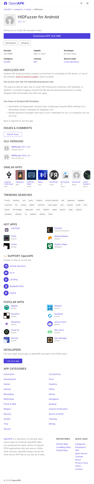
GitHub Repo (62, 444)
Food (51, 379)
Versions (25, 43)
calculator (8, 214)
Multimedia (9, 399)
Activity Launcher (51, 200)
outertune (8, 205)
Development (10, 379)
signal (54, 210)
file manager (17, 210)
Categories (18, 9)
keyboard (71, 200)
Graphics (53, 384)
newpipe (81, 200)
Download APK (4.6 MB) (47, 35)
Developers (80, 447)
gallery (32, 205)
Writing (52, 424)
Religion (7, 409)
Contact (79, 469)
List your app (13, 361)
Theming (53, 419)
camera (23, 205)
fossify (7, 200)
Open (16, 3)
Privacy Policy (81, 463)
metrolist (41, 205)
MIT (35, 62)
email (50, 214)
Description (11, 43)
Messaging (9, 394)
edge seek (29, 210)
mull (85, 205)
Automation (9, 374)
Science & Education (58, 409)
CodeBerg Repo (63, 447)
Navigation (54, 399)
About (78, 459)
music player (52, 205)
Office (51, 389)
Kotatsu (39, 200)
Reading (52, 404)
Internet (7, 389)
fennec (7, 210)
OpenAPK (7, 9)
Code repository (71, 62)
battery (42, 214)
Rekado (46, 210)
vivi (16, 205)
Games (7, 384)
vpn (24, 200)
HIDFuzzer (27, 17)
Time (6, 424)
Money (52, 394)
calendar (18, 214)
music (31, 200)
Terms (78, 466)
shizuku (79, 210)
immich (62, 210)
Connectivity (55, 374)
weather (33, 214)
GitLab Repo (62, 450)
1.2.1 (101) (8, 53)
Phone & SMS (10, 404)
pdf (63, 200)
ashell (78, 205)
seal (61, 205)
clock (38, 210)
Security (7, 414)
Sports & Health (56, 414)
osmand (70, 205)
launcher (16, 200)
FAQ (77, 450)
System (28, 9)
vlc (26, 214)
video (71, 210)
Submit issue (13, 134)
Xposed (7, 429)
